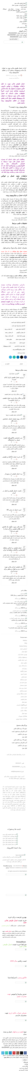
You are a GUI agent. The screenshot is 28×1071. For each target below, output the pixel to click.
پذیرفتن (25, 1059)
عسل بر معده (13, 342)
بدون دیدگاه (18, 598)
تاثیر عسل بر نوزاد (9, 335)
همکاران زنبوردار (23, 716)
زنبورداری (5, 415)
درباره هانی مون (17, 523)
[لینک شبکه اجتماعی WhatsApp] (12, 1)
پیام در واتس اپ (8, 42)
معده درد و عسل (21, 352)
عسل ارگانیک (16, 64)
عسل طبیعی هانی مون (21, 129)
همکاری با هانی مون (13, 39)
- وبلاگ (23, 822)
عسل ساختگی (11, 506)
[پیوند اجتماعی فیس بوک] (18, 1)
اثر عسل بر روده (8, 329)
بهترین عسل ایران (21, 335)
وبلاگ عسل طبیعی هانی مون (15, 55)
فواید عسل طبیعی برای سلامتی (19, 620)
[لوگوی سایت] (20, 3)
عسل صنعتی (5, 506)
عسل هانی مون (22, 182)
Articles (21, 374)
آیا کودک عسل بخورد (20, 329)
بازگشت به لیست (14, 363)
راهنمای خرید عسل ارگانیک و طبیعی (14, 457)
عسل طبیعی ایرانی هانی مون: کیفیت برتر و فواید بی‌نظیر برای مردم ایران (14, 569)
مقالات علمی (6, 64)
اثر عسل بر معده (9, 332)
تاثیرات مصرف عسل (20, 339)
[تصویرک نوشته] (23, 593)
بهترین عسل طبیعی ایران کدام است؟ (18, 627)
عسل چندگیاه (23, 679)
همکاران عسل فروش (21, 719)
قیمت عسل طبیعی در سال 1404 (19, 595)
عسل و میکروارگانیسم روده (19, 349)
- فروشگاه (23, 820)
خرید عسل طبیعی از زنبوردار (14, 474)
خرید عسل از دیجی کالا (14, 510)
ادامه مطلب (14, 391)
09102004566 (11, 35)
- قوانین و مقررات (21, 825)
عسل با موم (14, 487)
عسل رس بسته (23, 688)
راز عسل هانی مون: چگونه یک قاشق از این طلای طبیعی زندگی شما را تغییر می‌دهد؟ (14, 529)
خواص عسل (22, 64)
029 (17, 37)
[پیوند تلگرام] (10, 1)
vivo (19, 75)
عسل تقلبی (23, 506)
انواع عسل (14, 374)
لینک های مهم (22, 815)
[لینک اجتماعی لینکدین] (14, 1)
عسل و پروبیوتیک (7, 346)
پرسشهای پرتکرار (11, 415)
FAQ (17, 374)
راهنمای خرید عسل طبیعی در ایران (18, 612)
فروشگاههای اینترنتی (22, 705)
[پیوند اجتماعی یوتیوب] (14, 45)
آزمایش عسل (17, 415)
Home (25, 55)
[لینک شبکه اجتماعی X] (16, 1)
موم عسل (24, 713)
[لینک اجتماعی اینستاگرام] (17, 45)
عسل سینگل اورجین (22, 693)
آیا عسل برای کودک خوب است (18, 322)
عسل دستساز (17, 506)
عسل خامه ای (23, 682)
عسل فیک (24, 702)
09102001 (13, 37)
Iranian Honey (23, 646)
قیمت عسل (24, 707)
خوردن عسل (22, 342)
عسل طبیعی (11, 64)
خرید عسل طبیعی (13, 470)
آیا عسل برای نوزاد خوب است (18, 325)
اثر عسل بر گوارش (21, 332)
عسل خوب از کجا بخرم (20, 346)
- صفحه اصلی (22, 817)
